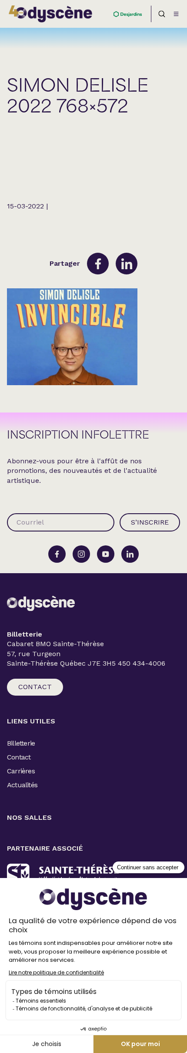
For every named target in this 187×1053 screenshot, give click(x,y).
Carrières (21, 771)
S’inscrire (150, 522)
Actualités (22, 785)
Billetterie (21, 743)
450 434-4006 (141, 663)
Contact (35, 687)
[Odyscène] (41, 603)
